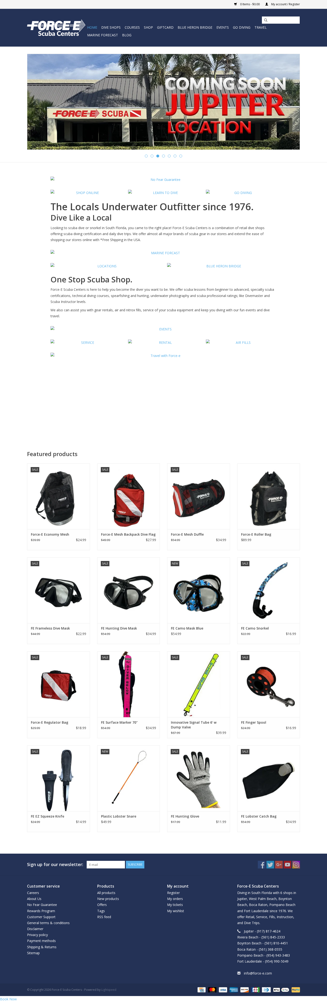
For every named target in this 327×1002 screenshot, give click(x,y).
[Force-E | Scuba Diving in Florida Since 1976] (56, 27)
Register (173, 892)
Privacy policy (37, 934)
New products (108, 898)
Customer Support (41, 917)
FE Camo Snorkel (255, 628)
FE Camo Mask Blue (187, 628)
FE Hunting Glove (185, 816)
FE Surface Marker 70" (119, 722)
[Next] (290, 102)
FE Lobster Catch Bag (258, 816)
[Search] (264, 20)
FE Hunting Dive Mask (119, 628)
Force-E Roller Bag (256, 534)
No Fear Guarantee (42, 904)
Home (92, 27)
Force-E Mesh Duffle (187, 534)
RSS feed (104, 917)
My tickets (175, 904)
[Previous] (36, 102)
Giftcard (165, 27)
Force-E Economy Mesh (50, 534)
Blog (126, 35)
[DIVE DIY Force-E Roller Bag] (268, 496)
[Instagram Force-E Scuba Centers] (296, 864)
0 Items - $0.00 (249, 4)
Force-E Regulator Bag (49, 722)
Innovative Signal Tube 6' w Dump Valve (193, 724)
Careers (33, 892)
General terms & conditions (48, 923)
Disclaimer (35, 929)
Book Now (8, 999)
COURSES (132, 27)
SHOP (148, 27)
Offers (102, 904)
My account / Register (285, 4)
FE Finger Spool (253, 722)
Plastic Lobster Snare (118, 816)
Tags (101, 911)
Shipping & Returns (41, 947)
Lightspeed (108, 990)
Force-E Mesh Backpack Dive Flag (128, 534)
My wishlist (175, 911)
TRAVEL (260, 27)
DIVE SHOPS (111, 27)
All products (106, 892)
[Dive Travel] (164, 356)
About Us (34, 898)
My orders (175, 898)
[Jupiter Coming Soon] (163, 102)
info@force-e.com (258, 973)
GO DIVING (241, 27)
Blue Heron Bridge (195, 27)
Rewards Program (41, 911)
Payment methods (41, 940)
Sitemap (33, 953)
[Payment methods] (201, 989)
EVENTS (222, 27)
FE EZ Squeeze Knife (47, 816)
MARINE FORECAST (102, 35)
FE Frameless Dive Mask (50, 628)
